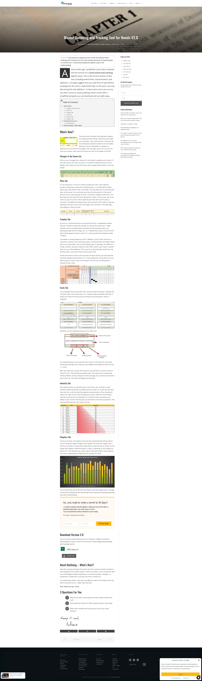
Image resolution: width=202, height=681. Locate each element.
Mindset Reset (127, 61)
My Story (115, 659)
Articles (62, 663)
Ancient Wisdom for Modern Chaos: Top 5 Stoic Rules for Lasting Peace (131, 114)
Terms (118, 677)
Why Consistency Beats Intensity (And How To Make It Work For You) (131, 149)
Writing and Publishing (132, 46)
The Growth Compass (63, 666)
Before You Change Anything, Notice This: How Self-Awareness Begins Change (131, 119)
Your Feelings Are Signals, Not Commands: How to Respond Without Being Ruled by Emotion (131, 155)
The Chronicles (64, 668)
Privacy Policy (186, 678)
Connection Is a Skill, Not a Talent (131, 124)
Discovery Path (100, 660)
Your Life (98, 659)
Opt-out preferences (175, 678)
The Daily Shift (127, 63)
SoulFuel (125, 74)
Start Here (62, 660)
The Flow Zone (127, 72)
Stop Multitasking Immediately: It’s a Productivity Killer (131, 128)
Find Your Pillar (64, 662)
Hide (121, 46)
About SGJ (115, 660)
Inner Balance (126, 66)
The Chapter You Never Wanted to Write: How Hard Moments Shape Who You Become (131, 135)
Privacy (113, 677)
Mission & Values (115, 663)
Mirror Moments (127, 69)
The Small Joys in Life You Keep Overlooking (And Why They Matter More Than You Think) (131, 142)
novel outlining (83, 92)
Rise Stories (126, 77)
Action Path (99, 664)
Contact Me (116, 669)
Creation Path (99, 662)
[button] (199, 660)
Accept (180, 674)
